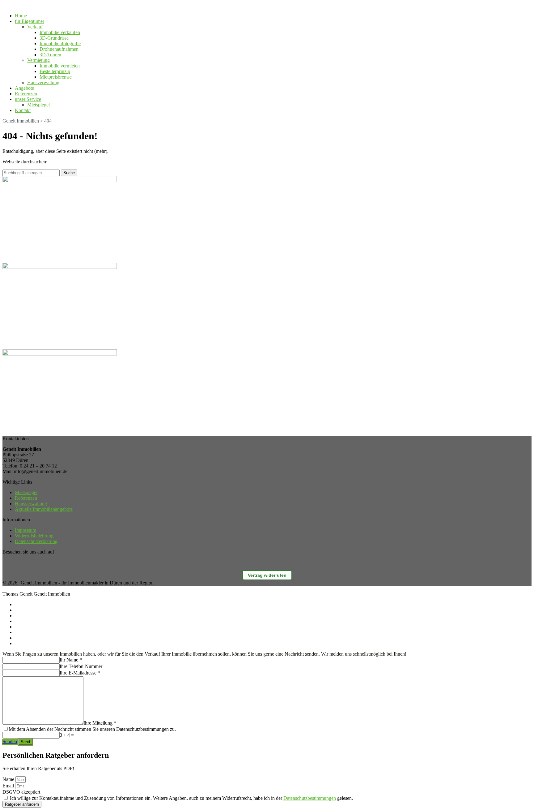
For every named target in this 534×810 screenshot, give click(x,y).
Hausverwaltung (43, 82)
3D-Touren (50, 54)
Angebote (24, 88)
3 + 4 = (67, 735)
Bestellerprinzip (55, 71)
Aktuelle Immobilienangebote (44, 509)
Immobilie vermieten (60, 65)
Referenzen (26, 93)
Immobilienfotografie (60, 43)
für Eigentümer (29, 21)
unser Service (28, 99)
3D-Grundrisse (54, 38)
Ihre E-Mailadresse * (80, 672)
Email (8, 785)
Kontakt (23, 110)
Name (8, 779)
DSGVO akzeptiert (21, 792)
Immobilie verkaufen (60, 32)
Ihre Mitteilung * (99, 723)
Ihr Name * (71, 659)
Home (21, 15)
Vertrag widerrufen (267, 575)
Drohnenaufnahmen (59, 49)
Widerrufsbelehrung (34, 535)
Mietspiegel (38, 104)
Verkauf (35, 26)
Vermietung (38, 60)
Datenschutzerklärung (36, 541)
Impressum (25, 530)
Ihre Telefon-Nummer (81, 666)
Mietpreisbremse (56, 77)
